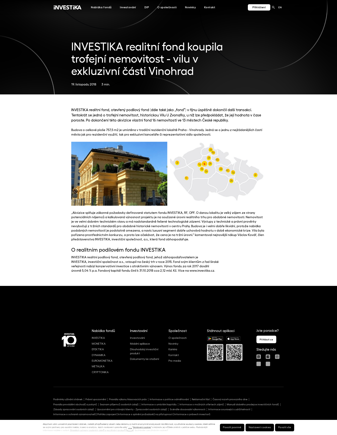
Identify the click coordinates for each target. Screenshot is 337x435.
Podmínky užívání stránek (67, 399)
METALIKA (98, 366)
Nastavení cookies (142, 427)
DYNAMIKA (98, 355)
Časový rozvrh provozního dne (230, 399)
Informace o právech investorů (192, 414)
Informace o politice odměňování (169, 399)
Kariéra (172, 349)
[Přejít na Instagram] (277, 356)
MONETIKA (99, 343)
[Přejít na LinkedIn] (258, 356)
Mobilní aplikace (140, 343)
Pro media (174, 360)
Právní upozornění (95, 399)
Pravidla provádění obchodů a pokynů (75, 404)
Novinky (173, 343)
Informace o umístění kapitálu (159, 404)
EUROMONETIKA (102, 360)
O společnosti (177, 338)
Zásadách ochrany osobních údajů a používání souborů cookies (102, 430)
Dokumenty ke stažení (144, 359)
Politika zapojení (106, 414)
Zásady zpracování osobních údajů (73, 409)
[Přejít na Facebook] (268, 356)
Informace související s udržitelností (229, 409)
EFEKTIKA (98, 349)
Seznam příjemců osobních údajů (119, 404)
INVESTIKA (98, 338)
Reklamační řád (201, 399)
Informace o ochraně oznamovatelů (74, 414)
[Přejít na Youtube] (258, 364)
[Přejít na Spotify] (268, 364)
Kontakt (173, 355)
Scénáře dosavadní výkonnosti (187, 409)
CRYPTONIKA (100, 372)
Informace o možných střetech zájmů (202, 404)
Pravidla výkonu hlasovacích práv (128, 399)
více (130, 428)
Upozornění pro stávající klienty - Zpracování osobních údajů (132, 409)
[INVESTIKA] (67, 7)
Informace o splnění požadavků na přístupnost (145, 414)
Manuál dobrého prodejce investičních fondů (253, 404)
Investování (137, 338)
